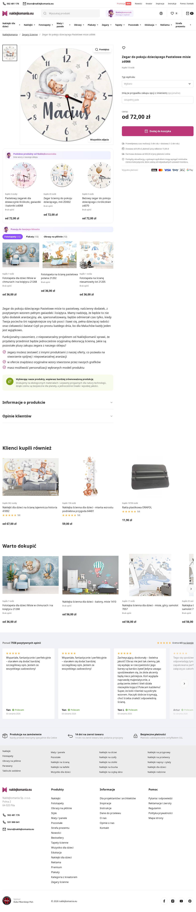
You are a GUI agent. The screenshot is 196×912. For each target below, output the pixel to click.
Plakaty (92, 24)
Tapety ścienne (59, 842)
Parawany (7, 765)
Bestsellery (57, 837)
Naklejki (28, 24)
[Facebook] (164, 901)
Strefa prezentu (180, 25)
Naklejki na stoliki (108, 762)
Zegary (105, 24)
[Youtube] (181, 901)
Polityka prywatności (161, 813)
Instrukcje (172, 3)
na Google (188, 642)
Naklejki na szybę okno (111, 772)
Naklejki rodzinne (157, 772)
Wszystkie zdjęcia (99, 139)
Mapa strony (156, 818)
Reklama (165, 24)
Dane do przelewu (110, 813)
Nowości (138, 3)
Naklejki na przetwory (159, 757)
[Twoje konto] (161, 13)
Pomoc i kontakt (187, 3)
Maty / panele (58, 752)
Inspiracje (160, 3)
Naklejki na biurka (108, 767)
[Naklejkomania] (24, 789)
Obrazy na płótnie (55, 236)
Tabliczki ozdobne (11, 770)
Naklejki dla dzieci (8, 25)
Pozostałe (133, 24)
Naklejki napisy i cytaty (159, 762)
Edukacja (149, 24)
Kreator (149, 3)
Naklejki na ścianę (60, 762)
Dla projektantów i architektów (118, 798)
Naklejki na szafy (107, 757)
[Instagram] (172, 901)
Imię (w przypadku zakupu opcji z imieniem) (151, 93)
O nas (103, 818)
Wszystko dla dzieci (61, 772)
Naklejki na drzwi (108, 752)
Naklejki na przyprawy (159, 752)
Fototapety (45, 24)
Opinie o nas (107, 823)
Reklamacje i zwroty (160, 803)
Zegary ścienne (60, 882)
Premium (56, 867)
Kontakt (104, 828)
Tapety (118, 24)
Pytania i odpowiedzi (160, 798)
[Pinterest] (190, 901)
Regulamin (155, 808)
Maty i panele (60, 25)
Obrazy (78, 24)
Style (54, 813)
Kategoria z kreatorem (64, 877)
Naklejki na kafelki (60, 767)
